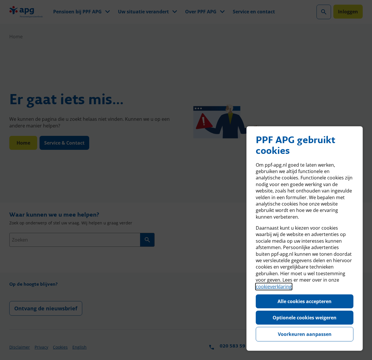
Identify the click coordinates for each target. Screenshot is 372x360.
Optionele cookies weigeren (305, 317)
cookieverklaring (274, 286)
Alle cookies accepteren (305, 301)
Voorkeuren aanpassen (305, 334)
